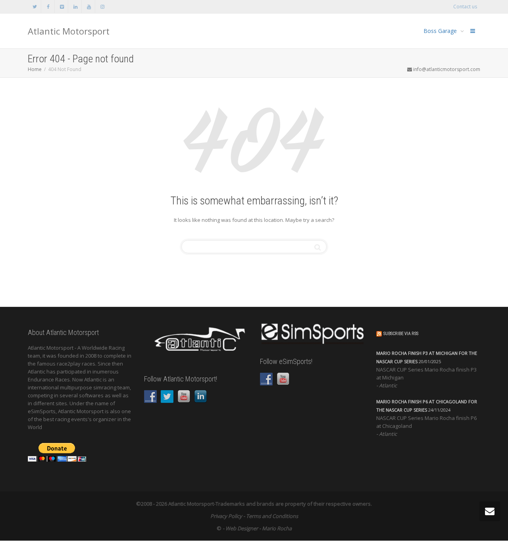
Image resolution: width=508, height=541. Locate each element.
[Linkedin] (75, 6)
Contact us (465, 6)
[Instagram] (102, 6)
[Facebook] (48, 6)
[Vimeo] (61, 6)
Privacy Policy (226, 516)
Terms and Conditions (272, 516)
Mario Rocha (277, 528)
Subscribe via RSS (400, 333)
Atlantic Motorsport (69, 31)
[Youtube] (88, 6)
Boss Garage (440, 31)
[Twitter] (34, 6)
